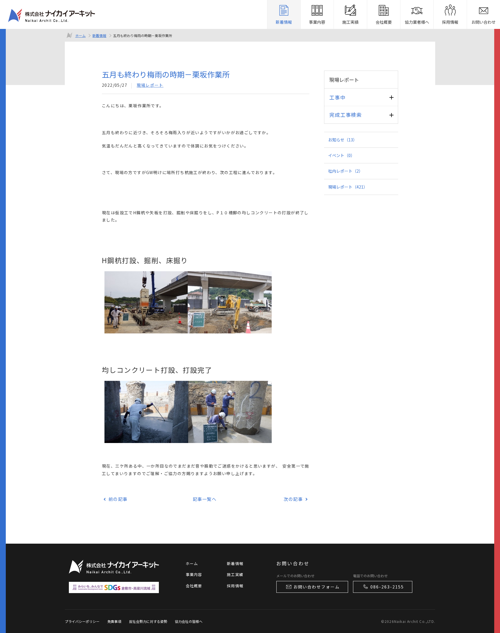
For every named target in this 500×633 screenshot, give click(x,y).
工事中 (337, 97)
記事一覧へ (205, 499)
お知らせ (342, 140)
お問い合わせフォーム (316, 587)
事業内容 (194, 574)
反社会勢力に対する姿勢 (148, 621)
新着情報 (99, 35)
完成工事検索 (345, 114)
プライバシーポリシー (82, 621)
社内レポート (345, 171)
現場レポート (150, 85)
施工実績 (235, 574)
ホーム (80, 35)
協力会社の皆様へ (189, 621)
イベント (341, 155)
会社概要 (194, 585)
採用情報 (235, 585)
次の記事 (293, 499)
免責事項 (114, 621)
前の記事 (118, 499)
